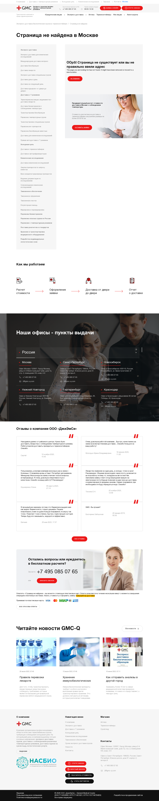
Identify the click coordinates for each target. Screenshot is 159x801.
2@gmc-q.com (28, 381)
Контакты (117, 1)
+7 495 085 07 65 (69, 9)
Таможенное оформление (30, 196)
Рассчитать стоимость (81, 775)
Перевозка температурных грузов (33, 117)
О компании (20, 2)
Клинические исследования (88, 2)
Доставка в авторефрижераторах (34, 154)
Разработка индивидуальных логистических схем (32, 241)
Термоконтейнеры (103, 15)
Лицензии (23, 751)
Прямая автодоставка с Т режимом (34, 140)
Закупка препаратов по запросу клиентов (33, 168)
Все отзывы (79, 539)
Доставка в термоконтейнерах (32, 149)
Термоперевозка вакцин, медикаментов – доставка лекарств (36, 101)
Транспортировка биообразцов (33, 113)
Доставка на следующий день (32, 84)
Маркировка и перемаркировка (32, 210)
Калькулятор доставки (85, 596)
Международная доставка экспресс (34, 61)
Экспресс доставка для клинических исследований (34, 56)
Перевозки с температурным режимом (36, 223)
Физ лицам (117, 15)
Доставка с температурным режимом (43, 2)
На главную (75, 78)
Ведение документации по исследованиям (31, 180)
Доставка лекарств (28, 70)
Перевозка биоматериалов (31, 214)
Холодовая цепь (68, 2)
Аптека (91, 15)
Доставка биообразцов (30, 66)
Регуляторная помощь (29, 205)
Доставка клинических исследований (35, 163)
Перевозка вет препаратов (31, 126)
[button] (78, 352)
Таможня (106, 2)
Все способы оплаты (28, 606)
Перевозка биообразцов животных (34, 131)
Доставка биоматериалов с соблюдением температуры (31, 107)
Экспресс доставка (75, 15)
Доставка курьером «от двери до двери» (33, 90)
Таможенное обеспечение (31, 191)
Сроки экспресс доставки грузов (78, 743)
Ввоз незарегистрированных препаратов (36, 174)
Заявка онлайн (112, 8)
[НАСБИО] (36, 761)
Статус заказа (134, 8)
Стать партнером (81, 781)
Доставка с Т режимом (30, 95)
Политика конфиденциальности (29, 797)
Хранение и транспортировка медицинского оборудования (33, 233)
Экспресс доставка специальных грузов (36, 75)
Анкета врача (132, 15)
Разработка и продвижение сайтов (128, 795)
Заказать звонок (47, 580)
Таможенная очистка (28, 201)
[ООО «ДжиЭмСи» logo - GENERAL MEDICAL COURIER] (24, 8)
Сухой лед (105, 729)
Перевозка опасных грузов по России (36, 218)
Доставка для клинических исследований (36, 135)
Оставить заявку (82, 127)
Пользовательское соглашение (29, 795)
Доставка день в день (29, 79)
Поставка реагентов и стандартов (35, 227)
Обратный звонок (77, 769)
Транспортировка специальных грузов (35, 122)
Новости (68, 747)
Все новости (131, 628)
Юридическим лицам (53, 15)
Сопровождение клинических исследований (32, 186)
